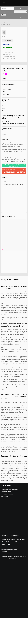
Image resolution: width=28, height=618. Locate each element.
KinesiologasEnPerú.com (14, 558)
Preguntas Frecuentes (6, 546)
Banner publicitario (6, 491)
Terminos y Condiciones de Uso (9, 549)
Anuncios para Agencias (7, 494)
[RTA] (14, 573)
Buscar (4, 14)
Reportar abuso (7, 40)
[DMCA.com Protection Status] (14, 602)
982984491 (6, 44)
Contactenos (4, 551)
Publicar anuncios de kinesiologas (9, 489)
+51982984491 (7, 47)
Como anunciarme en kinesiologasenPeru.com (13, 539)
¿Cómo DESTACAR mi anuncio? (9, 541)
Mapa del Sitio (4, 496)
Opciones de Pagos (6, 544)
